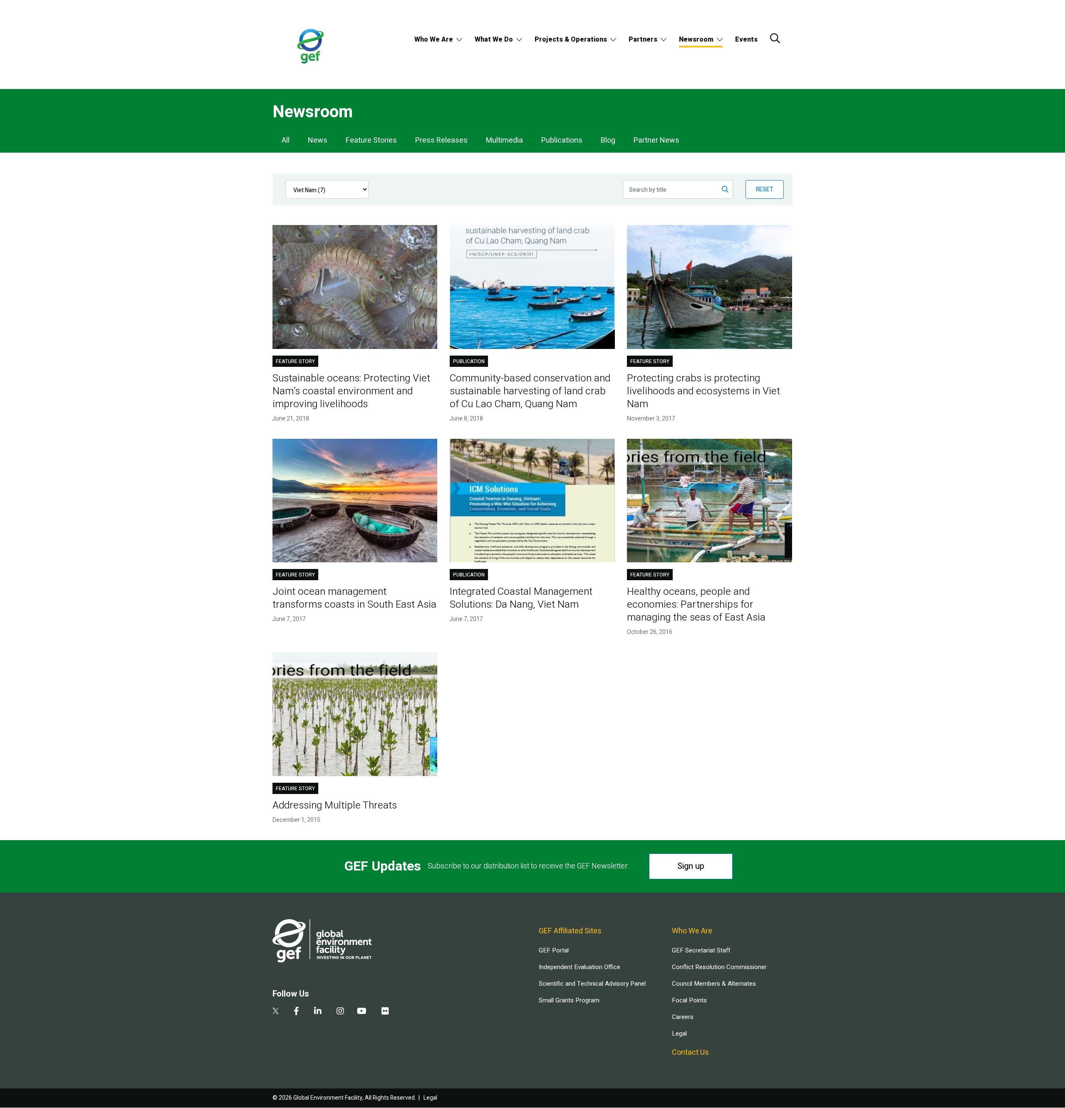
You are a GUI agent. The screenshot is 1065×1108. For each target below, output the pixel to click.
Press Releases (441, 140)
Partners (643, 40)
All (286, 140)
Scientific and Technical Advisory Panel (592, 983)
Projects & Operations (571, 40)
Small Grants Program (569, 1000)
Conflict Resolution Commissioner (719, 967)
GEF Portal (554, 950)
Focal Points (689, 1000)
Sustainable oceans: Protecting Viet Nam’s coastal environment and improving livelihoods (351, 391)
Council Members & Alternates (714, 983)
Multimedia (504, 140)
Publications (561, 140)
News (317, 140)
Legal (679, 1033)
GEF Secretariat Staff (701, 950)
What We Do (494, 40)
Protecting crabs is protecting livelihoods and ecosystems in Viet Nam (703, 391)
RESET (764, 189)
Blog (608, 140)
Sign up (690, 866)
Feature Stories (371, 140)
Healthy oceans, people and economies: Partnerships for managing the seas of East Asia (696, 604)
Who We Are (433, 40)
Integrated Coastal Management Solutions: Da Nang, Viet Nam (521, 598)
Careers (682, 1016)
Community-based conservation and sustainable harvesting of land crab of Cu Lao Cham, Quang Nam (530, 391)
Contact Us (690, 1052)
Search (775, 38)
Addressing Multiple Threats (334, 805)
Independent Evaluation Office (579, 967)
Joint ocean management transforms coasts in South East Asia (354, 598)
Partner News (656, 140)
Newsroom (696, 40)
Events (746, 40)
